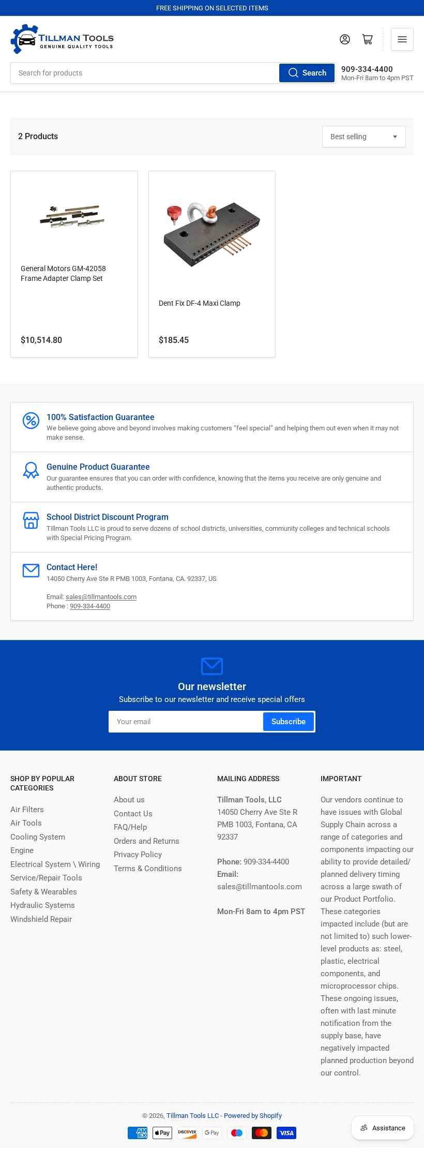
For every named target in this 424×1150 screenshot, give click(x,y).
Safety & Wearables (43, 892)
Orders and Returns (146, 841)
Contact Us (133, 813)
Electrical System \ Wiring (55, 864)
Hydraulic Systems (42, 905)
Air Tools (26, 823)
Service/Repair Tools (46, 878)
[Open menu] (402, 39)
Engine (22, 850)
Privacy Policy (138, 854)
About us (129, 799)
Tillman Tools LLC (192, 1115)
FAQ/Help (130, 827)
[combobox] (173, 73)
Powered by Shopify (253, 1115)
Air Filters (27, 809)
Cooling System (37, 837)
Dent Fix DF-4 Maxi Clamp (199, 303)
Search (314, 73)
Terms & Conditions (148, 868)
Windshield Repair (41, 919)
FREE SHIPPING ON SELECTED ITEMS (212, 8)
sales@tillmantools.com (101, 597)
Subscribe (288, 721)
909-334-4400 (90, 606)
